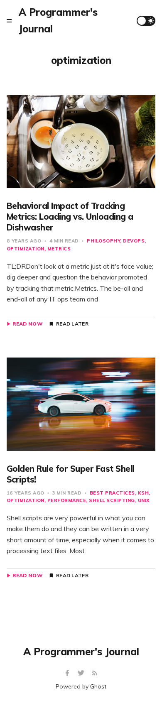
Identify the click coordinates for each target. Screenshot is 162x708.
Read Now (27, 323)
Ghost (98, 686)
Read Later (72, 323)
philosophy (103, 241)
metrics (59, 249)
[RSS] (95, 673)
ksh (143, 493)
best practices (112, 493)
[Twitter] (82, 673)
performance (66, 500)
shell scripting (112, 500)
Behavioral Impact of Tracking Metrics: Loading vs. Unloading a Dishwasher (70, 217)
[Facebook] (68, 673)
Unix (144, 500)
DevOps (134, 241)
